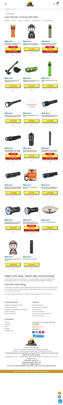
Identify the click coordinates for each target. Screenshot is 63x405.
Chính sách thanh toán (38, 316)
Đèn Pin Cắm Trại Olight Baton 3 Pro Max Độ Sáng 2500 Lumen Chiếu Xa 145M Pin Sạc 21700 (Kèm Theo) (49, 188)
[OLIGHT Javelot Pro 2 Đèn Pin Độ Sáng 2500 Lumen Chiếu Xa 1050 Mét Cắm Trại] (13, 103)
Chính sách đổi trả (37, 309)
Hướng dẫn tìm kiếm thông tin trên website (16, 309)
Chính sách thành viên (38, 311)
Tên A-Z (14, 20)
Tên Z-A (20, 20)
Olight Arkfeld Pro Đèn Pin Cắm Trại (49, 81)
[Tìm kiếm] (54, 4)
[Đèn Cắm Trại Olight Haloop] (49, 210)
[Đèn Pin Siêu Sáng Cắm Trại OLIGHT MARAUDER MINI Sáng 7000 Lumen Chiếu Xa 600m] (31, 210)
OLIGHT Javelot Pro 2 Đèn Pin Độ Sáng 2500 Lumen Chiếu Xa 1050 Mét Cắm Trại (13, 116)
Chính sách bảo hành (37, 305)
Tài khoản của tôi (9, 330)
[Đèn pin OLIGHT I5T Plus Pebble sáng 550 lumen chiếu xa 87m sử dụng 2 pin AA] (49, 138)
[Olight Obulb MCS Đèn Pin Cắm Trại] (31, 103)
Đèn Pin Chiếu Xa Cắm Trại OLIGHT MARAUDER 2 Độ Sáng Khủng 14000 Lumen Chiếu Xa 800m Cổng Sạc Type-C (13, 223)
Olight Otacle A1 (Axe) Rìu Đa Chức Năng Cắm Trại (12, 81)
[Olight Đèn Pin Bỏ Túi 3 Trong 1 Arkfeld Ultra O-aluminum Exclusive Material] (49, 31)
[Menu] (5, 4)
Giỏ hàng (7, 328)
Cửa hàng (7, 324)
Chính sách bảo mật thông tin (40, 307)
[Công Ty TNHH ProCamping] (30, 4)
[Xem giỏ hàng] (57, 4)
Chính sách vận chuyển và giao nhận (41, 313)
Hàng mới (27, 20)
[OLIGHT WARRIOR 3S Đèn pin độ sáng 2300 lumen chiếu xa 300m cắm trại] (13, 138)
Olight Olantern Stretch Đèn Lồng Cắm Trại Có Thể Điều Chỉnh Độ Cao (31, 44)
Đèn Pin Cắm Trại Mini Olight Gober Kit (30, 188)
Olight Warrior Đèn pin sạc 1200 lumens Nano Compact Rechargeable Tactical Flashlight (31, 81)
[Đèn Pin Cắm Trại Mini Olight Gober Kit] (31, 175)
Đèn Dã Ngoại (25, 294)
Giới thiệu (7, 322)
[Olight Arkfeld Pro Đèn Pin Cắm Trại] (49, 68)
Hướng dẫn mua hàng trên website (14, 305)
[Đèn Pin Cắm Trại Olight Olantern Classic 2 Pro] (13, 246)
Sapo (48, 371)
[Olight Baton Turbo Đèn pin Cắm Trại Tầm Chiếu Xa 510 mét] (13, 31)
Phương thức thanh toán (11, 307)
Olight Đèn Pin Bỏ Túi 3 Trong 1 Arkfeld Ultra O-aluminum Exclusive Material (49, 44)
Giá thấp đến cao (36, 20)
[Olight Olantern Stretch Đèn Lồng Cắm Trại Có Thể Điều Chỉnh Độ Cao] (31, 31)
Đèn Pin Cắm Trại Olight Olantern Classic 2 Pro (13, 260)
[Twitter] (36, 332)
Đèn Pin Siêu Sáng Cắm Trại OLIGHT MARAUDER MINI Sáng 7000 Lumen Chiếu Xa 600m (30, 223)
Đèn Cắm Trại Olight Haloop (48, 222)
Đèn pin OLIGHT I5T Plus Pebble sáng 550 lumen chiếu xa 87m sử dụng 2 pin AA (49, 151)
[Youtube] (40, 332)
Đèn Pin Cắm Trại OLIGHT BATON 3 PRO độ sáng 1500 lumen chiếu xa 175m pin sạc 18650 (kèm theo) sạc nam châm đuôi (13, 188)
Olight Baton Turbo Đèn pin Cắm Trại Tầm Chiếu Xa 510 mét (13, 44)
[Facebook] (33, 332)
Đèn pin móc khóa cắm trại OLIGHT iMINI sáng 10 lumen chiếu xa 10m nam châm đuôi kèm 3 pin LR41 (31, 151)
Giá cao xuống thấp (48, 20)
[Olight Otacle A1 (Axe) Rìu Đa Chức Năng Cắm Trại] (13, 68)
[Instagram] (43, 332)
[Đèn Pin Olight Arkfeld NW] (31, 246)
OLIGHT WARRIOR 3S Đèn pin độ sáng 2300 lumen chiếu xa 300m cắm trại (13, 151)
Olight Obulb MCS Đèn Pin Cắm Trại (30, 116)
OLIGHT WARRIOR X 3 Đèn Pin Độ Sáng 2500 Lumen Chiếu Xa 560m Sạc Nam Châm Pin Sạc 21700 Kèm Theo (49, 116)
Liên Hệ (6, 326)
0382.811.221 (37, 327)
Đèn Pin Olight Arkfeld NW (29, 259)
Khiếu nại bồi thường (10, 313)
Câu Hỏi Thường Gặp (10, 311)
